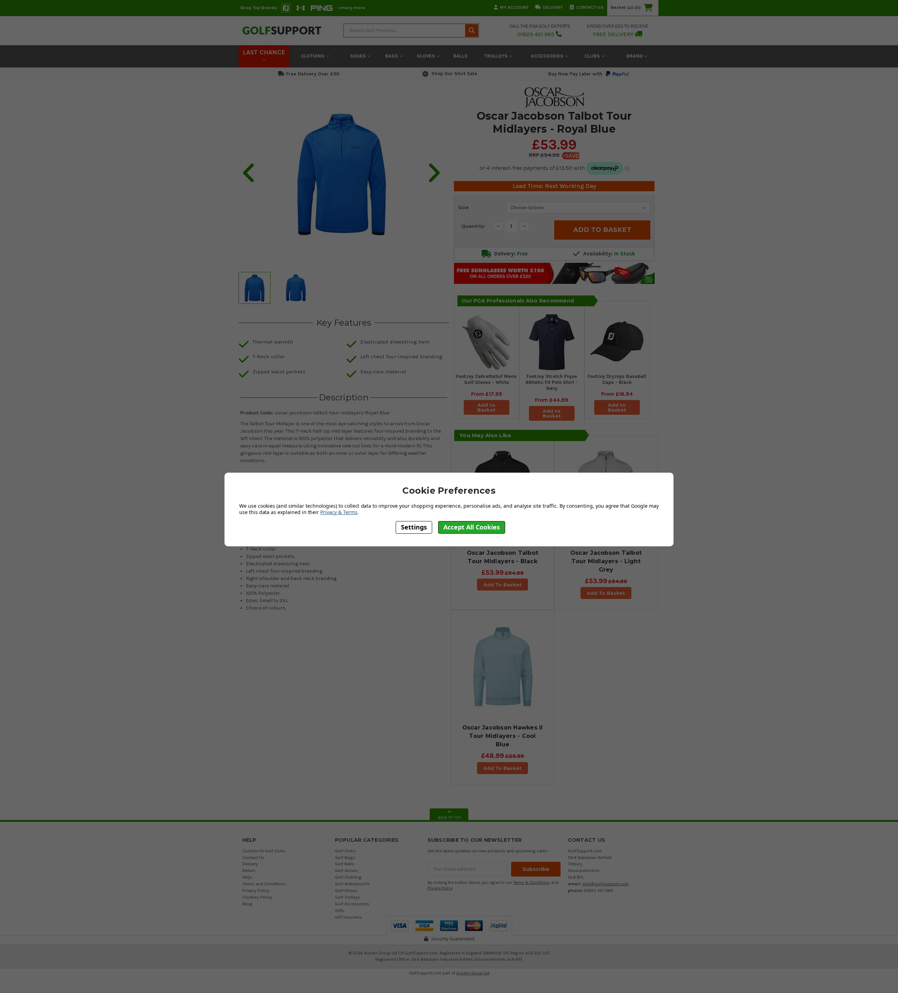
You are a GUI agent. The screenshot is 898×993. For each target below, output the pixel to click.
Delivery (553, 7)
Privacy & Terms (338, 512)
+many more (351, 7)
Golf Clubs (345, 850)
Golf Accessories (352, 903)
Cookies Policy (257, 897)
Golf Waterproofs (352, 883)
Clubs (592, 56)
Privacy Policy (255, 890)
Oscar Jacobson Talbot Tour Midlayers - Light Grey (606, 561)
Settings (414, 527)
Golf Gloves (346, 870)
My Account (514, 7)
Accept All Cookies (471, 527)
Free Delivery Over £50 (312, 74)
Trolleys (496, 56)
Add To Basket (502, 584)
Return (248, 870)
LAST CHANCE (264, 52)
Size (463, 207)
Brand (635, 56)
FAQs (247, 877)
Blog (247, 903)
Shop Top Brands (258, 7)
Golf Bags (345, 857)
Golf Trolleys (347, 897)
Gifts (339, 910)
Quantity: (473, 226)
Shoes (358, 56)
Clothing (313, 56)
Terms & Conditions (531, 882)
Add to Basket (486, 407)
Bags (392, 56)
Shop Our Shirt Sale (454, 73)
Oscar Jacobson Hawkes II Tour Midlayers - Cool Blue (502, 736)
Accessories (548, 56)
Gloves (426, 56)
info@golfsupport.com (605, 883)
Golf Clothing (348, 877)
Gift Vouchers (348, 917)
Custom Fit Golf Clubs (264, 850)
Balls (460, 56)
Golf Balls (344, 863)
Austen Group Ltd (472, 973)
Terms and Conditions (264, 883)
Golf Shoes (346, 890)
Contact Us (589, 7)
